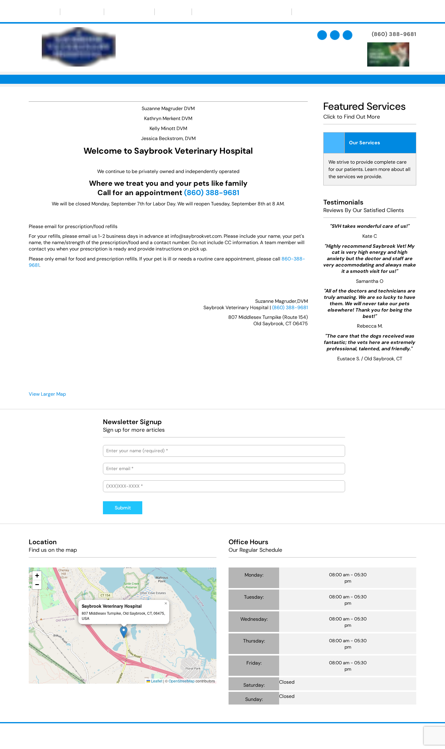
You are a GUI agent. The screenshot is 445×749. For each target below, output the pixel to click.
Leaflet (156, 680)
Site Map (278, 735)
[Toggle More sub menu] (317, 12)
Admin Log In (253, 735)
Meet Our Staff (129, 11)
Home (44, 11)
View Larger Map (47, 394)
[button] (123, 632)
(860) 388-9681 (290, 307)
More (306, 11)
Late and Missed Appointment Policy (241, 11)
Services (173, 11)
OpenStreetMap (182, 680)
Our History (82, 11)
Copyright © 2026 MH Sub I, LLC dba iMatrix (196, 735)
